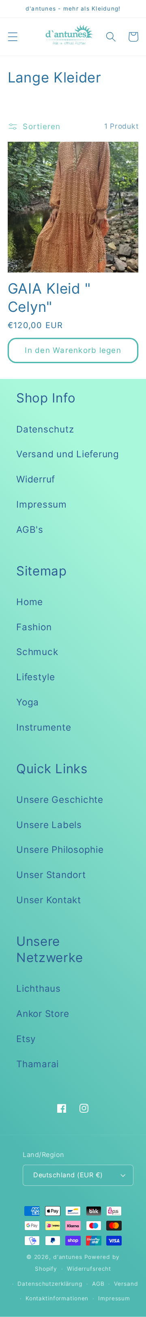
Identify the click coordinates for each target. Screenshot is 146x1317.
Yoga (27, 701)
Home (29, 601)
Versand (126, 1283)
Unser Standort (51, 874)
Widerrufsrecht (89, 1268)
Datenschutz (45, 429)
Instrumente (43, 727)
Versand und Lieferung (67, 453)
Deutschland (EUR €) (68, 1175)
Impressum (41, 504)
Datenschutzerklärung (49, 1283)
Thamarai (37, 1063)
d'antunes (67, 1257)
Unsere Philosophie (60, 849)
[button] (13, 37)
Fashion (34, 626)
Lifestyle (35, 676)
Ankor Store (42, 1013)
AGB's (29, 529)
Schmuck (37, 651)
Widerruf (35, 479)
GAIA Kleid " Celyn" (49, 298)
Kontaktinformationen (57, 1298)
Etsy (26, 1038)
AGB (98, 1283)
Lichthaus (38, 988)
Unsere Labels (49, 824)
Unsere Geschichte (59, 799)
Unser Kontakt (48, 899)
